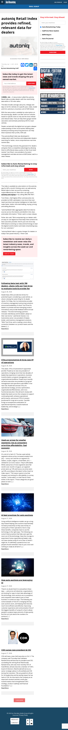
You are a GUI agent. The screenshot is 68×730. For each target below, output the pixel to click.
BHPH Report (46, 35)
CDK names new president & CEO (16, 650)
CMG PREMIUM (58, 2)
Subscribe (31, 83)
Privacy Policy (32, 87)
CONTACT (14, 723)
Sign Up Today (9, 254)
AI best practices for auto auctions (17, 515)
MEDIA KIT (14, 720)
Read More (5, 328)
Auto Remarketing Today (51, 27)
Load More (19, 700)
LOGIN (65, 2)
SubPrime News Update (50, 31)
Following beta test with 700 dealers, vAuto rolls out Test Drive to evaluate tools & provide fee (16, 286)
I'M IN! (31, 169)
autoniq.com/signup (8, 195)
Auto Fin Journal (47, 39)
